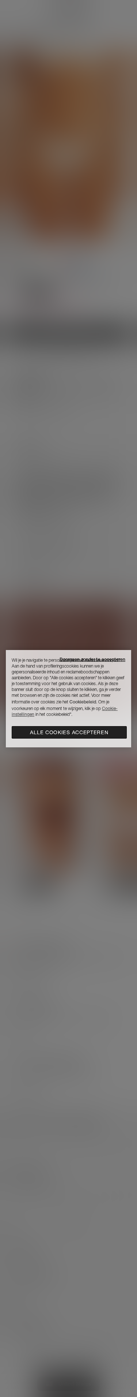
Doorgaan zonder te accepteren (92, 659)
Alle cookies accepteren (69, 732)
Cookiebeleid (82, 702)
